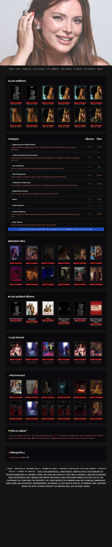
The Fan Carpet (88, 453)
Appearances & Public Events (23, 143)
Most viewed (66, 69)
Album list (26, 69)
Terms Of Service (26, 456)
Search (100, 69)
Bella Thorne (17, 214)
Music (14, 193)
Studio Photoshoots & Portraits (24, 152)
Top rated (78, 69)
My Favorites (89, 69)
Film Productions (19, 170)
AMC (55, 422)
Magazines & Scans (20, 186)
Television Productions (21, 178)
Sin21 (55, 453)
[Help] (24, 437)
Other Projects (18, 199)
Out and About (18, 162)
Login (17, 69)
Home (11, 69)
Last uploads (39, 69)
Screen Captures (18, 204)
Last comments (52, 69)
